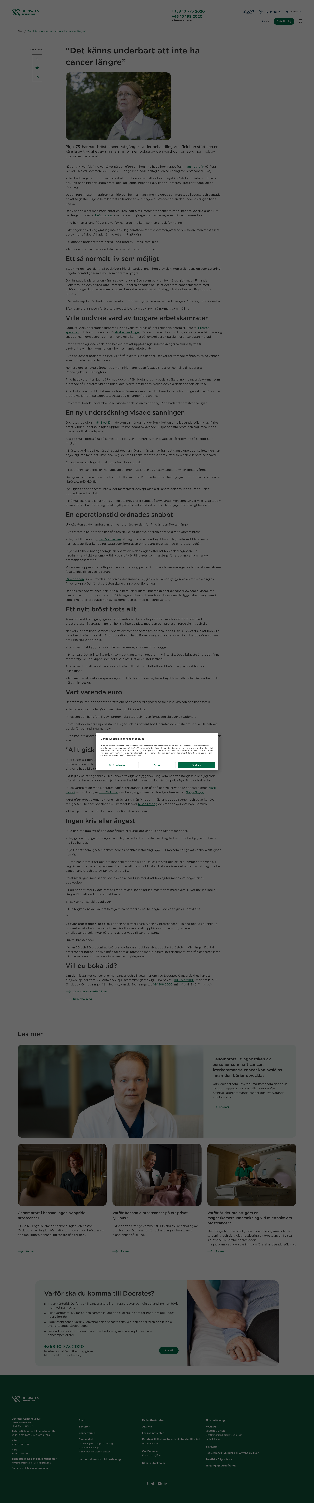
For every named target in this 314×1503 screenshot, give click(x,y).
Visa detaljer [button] (118, 765)
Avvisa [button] (157, 765)
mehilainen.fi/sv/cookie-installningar (125, 755)
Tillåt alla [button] (196, 765)
